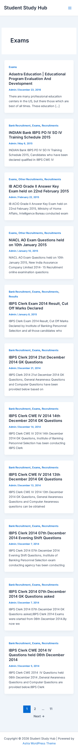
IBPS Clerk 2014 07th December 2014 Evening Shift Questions (37, 535)
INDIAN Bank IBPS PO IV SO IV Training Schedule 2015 (35, 134)
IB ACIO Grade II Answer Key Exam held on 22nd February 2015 (39, 188)
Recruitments (50, 125)
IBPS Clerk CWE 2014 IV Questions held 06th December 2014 (36, 655)
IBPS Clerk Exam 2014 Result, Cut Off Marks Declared (38, 305)
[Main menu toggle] (70, 8)
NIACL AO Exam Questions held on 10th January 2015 (36, 242)
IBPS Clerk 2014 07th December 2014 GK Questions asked (37, 593)
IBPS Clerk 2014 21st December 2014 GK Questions (37, 359)
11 (51, 709)
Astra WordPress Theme (39, 743)
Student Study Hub (25, 8)
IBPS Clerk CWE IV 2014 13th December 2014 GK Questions (35, 476)
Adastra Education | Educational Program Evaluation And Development (37, 79)
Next (39, 716)
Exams (13, 67)
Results (13, 296)
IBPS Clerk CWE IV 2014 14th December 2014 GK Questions (35, 418)
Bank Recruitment (20, 125)
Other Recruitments (30, 179)
